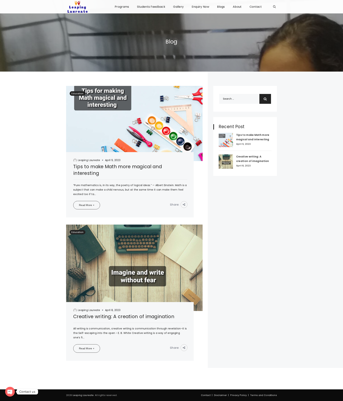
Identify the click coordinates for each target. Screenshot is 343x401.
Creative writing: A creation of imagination (123, 316)
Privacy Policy (238, 395)
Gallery (178, 7)
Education (77, 93)
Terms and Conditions (263, 395)
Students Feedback (151, 7)
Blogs (221, 7)
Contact (256, 7)
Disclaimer (220, 395)
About (237, 7)
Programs (122, 7)
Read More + (86, 205)
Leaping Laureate (89, 160)
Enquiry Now (200, 7)
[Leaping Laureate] (77, 6)
